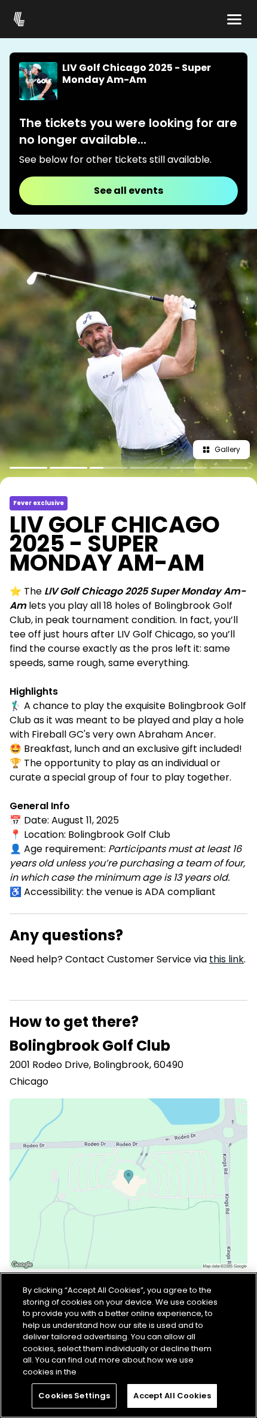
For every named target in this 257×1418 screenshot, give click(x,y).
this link (226, 959)
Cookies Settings (74, 1395)
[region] (128, 1345)
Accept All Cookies (171, 1395)
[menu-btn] (234, 19)
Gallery (227, 449)
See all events (128, 190)
